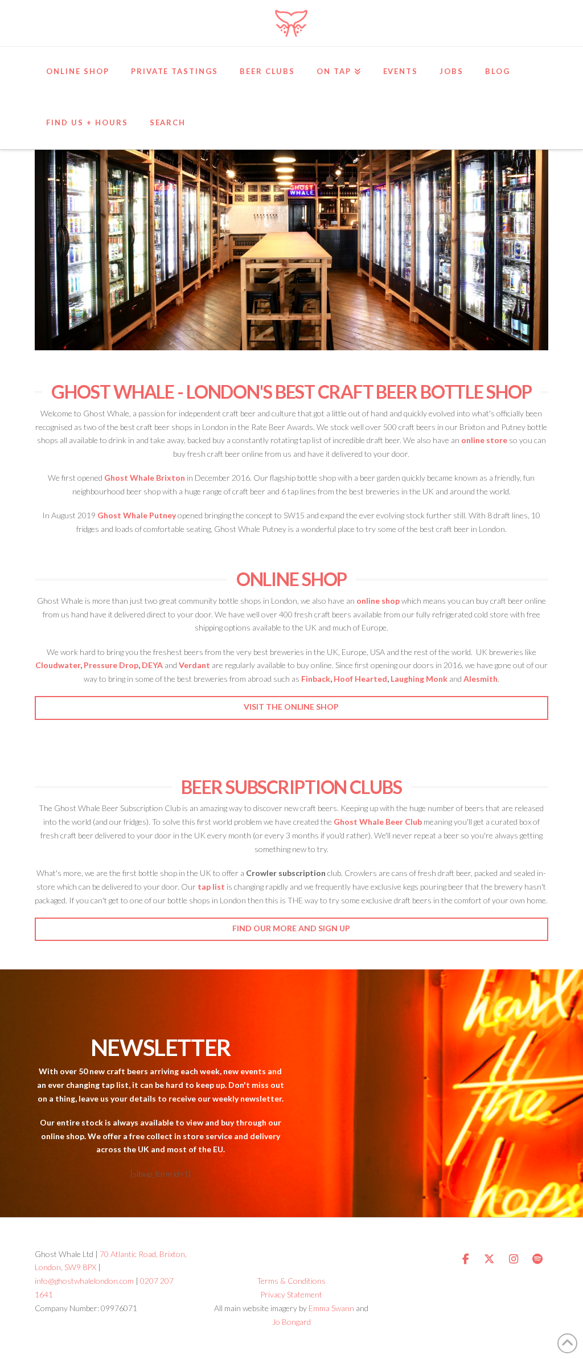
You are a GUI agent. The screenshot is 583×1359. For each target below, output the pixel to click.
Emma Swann (331, 1308)
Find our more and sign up (291, 928)
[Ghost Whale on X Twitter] (489, 1259)
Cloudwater (57, 665)
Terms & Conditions (291, 1281)
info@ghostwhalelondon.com (84, 1281)
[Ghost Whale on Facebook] (465, 1259)
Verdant (194, 665)
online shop (378, 600)
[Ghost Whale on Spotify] (537, 1259)
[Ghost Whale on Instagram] (513, 1259)
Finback (315, 678)
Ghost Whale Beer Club (378, 821)
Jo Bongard (291, 1322)
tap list (211, 886)
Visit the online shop (291, 706)
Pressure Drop (111, 665)
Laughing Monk (419, 678)
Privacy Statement (291, 1294)
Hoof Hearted (360, 678)
